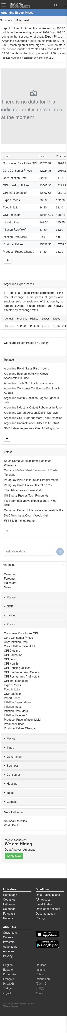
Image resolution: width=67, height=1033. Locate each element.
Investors (8, 942)
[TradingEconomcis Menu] (4, 4)
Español (8, 969)
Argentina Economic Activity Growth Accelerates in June (26, 375)
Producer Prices (13, 244)
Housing (11, 783)
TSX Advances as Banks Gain (23, 490)
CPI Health (11, 663)
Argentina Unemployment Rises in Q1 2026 (31, 423)
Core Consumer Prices (17, 170)
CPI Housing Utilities (16, 185)
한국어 (40, 993)
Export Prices (11, 200)
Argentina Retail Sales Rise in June (26, 368)
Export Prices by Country (33, 343)
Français (8, 979)
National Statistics (15, 821)
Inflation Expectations (17, 702)
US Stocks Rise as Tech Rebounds (26, 495)
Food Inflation (11, 207)
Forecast (9, 578)
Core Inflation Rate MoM (19, 646)
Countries (9, 899)
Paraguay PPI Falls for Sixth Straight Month (31, 480)
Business (12, 765)
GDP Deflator (11, 215)
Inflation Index (13, 706)
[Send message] (60, 551)
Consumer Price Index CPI (20, 163)
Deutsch (41, 965)
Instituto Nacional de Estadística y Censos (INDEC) (28, 57)
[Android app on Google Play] (47, 944)
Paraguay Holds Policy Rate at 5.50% (28, 485)
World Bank (11, 825)
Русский (8, 983)
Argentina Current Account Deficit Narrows (31, 412)
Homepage (10, 895)
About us (8, 951)
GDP (9, 606)
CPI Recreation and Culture (21, 672)
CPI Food (10, 659)
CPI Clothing (12, 650)
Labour (10, 615)
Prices (10, 624)
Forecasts (9, 913)
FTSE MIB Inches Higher (20, 520)
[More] (7, 260)
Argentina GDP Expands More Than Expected (33, 418)
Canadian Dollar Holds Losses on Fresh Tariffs (33, 510)
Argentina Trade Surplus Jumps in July (28, 383)
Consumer (12, 774)
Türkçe (7, 988)
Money (10, 738)
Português (9, 974)
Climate (11, 802)
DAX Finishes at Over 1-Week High (26, 515)
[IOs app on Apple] (47, 934)
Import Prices (11, 222)
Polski (40, 974)
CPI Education (13, 655)
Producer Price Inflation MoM (22, 719)
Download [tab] (23, 20)
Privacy (8, 956)
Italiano (40, 969)
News (7, 587)
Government (13, 756)
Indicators (10, 583)
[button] (64, 6)
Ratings (8, 918)
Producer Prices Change (18, 251)
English (8, 965)
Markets (11, 597)
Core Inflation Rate (15, 178)
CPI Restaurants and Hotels (22, 676)
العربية (7, 993)
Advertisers (10, 946)
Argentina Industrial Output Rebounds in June (33, 407)
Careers (8, 937)
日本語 (40, 988)
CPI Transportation (15, 192)
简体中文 (41, 983)
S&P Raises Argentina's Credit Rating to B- (31, 428)
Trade (9, 747)
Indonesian (43, 979)
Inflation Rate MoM (15, 237)
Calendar (10, 574)
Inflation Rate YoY (14, 229)
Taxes (9, 793)
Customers (10, 932)
